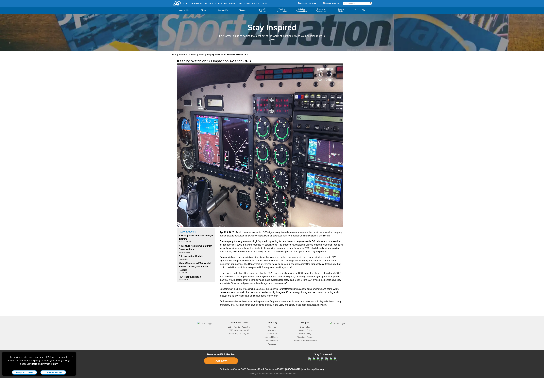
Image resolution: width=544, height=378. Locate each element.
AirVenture (195, 4)
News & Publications (187, 55)
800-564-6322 (293, 369)
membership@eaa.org (313, 369)
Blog (264, 4)
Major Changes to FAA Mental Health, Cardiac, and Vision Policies (195, 266)
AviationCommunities (301, 10)
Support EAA (360, 10)
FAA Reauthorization (190, 277)
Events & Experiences (321, 10)
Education (221, 4)
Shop (247, 4)
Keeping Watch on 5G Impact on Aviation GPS (227, 55)
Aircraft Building (262, 10)
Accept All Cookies (24, 372)
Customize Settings (53, 372)
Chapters (242, 10)
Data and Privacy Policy (45, 364)
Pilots (203, 10)
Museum (209, 4)
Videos (256, 4)
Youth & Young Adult (282, 10)
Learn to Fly (223, 10)
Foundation (235, 4)
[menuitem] (184, 10)
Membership (184, 10)
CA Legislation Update (191, 256)
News (201, 55)
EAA (185, 4)
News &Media (340, 10)
